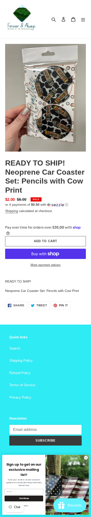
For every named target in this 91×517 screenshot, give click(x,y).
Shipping (11, 211)
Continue (24, 498)
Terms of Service (22, 385)
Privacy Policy (20, 397)
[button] (36, 204)
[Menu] (83, 19)
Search (14, 348)
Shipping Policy (21, 360)
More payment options (46, 265)
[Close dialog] (86, 458)
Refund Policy (20, 373)
